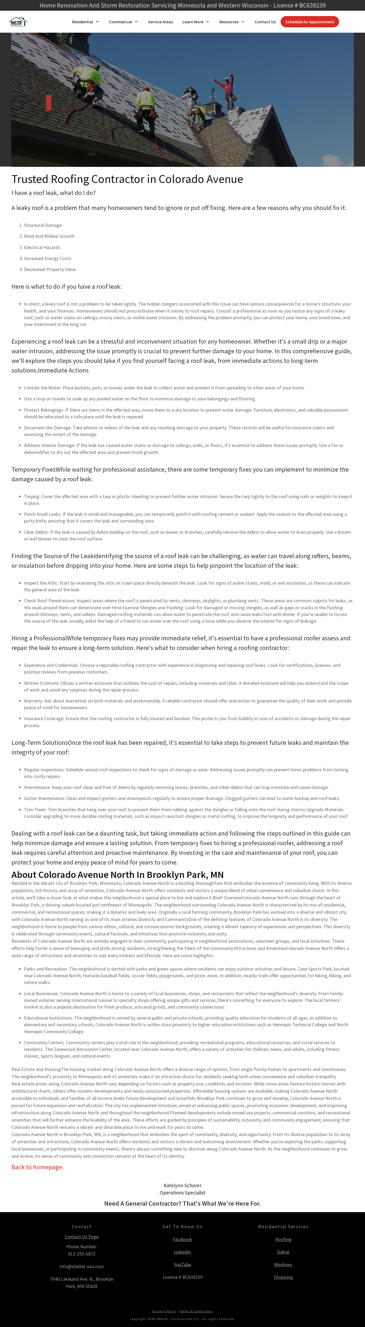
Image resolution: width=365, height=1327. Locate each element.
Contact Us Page (82, 1237)
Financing (283, 1277)
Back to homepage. (37, 1167)
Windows (283, 1264)
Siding (283, 1252)
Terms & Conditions (196, 1311)
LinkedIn (182, 1252)
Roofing (283, 1239)
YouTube (182, 1264)
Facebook (182, 1239)
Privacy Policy (164, 1311)
